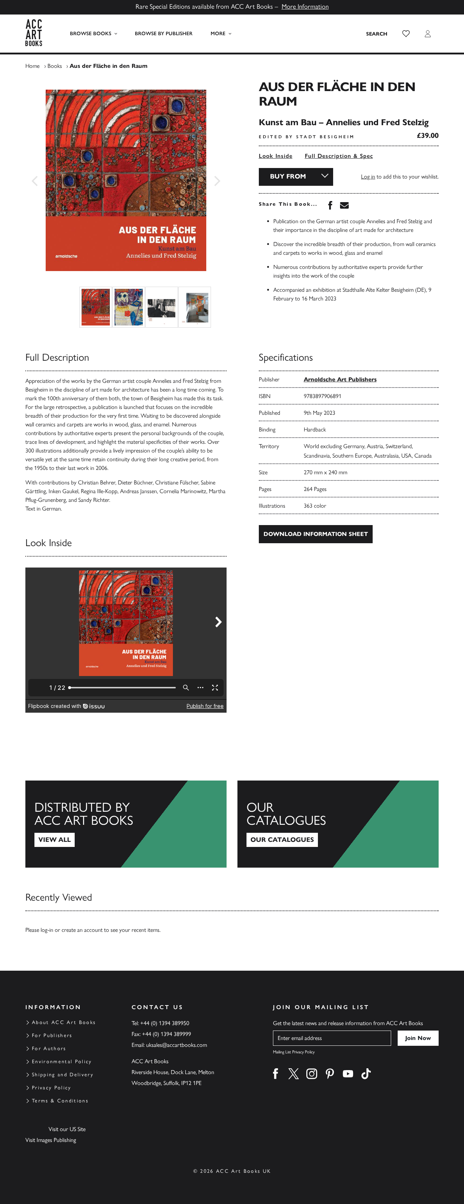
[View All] (126, 824)
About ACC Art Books (64, 1022)
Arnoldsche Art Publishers (340, 379)
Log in (368, 176)
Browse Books (90, 33)
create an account (82, 929)
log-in (47, 929)
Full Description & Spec (339, 155)
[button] (406, 33)
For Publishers (52, 1035)
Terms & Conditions (60, 1101)
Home (32, 65)
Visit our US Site (67, 1129)
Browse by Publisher (163, 33)
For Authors (49, 1048)
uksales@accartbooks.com (176, 1044)
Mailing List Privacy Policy (294, 1051)
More (218, 33)
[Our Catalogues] (338, 824)
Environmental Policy (62, 1061)
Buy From (288, 176)
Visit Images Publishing (50, 1140)
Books (54, 65)
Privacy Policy (51, 1088)
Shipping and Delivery (63, 1075)
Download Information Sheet (316, 534)
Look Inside (276, 155)
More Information (305, 7)
